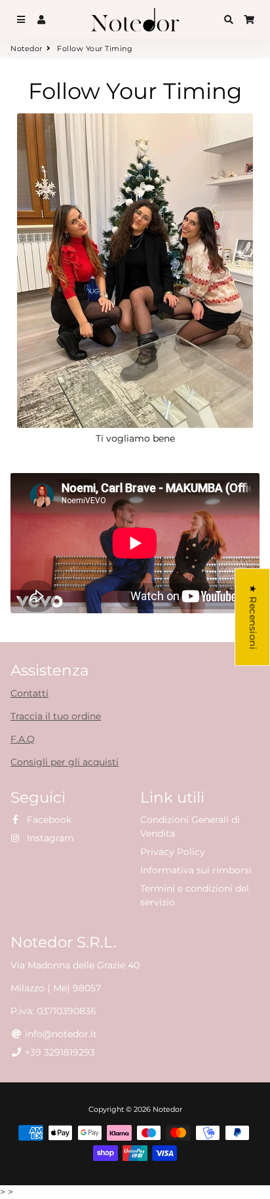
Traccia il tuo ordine (55, 716)
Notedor (26, 48)
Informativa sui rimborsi (196, 870)
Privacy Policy (172, 852)
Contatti (29, 693)
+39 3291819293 (58, 1052)
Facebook (47, 820)
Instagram (49, 838)
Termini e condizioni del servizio (194, 895)
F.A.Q (22, 739)
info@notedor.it (59, 1034)
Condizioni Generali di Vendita (190, 826)
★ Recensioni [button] (253, 616)
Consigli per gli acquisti (64, 762)
